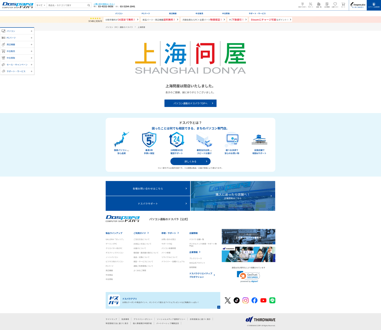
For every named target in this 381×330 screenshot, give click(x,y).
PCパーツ (11, 38)
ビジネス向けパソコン (115, 261)
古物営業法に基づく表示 (200, 319)
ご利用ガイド (139, 233)
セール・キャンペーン (17, 64)
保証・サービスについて (143, 261)
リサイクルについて (169, 257)
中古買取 (11, 58)
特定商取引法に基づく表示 (117, 323)
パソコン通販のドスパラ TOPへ (190, 103)
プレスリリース (195, 258)
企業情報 (193, 252)
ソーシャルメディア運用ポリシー (171, 319)
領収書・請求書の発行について (146, 252)
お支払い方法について (142, 243)
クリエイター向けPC (114, 248)
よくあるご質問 (139, 270)
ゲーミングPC (111, 243)
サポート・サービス (16, 71)
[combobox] (69, 5)
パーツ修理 (165, 252)
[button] (248, 277)
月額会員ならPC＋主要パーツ (202, 19)
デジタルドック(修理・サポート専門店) (203, 244)
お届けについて (139, 248)
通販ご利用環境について (143, 266)
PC (236, 19)
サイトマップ (111, 319)
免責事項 (125, 319)
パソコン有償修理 (168, 248)
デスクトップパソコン (115, 252)
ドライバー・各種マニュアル (173, 261)
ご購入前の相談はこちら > (104, 4)
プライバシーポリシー (142, 319)
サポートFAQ (166, 243)
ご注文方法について (141, 239)
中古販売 (11, 51)
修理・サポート (168, 233)
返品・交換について (141, 257)
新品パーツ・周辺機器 (159, 19)
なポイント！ (270, 19)
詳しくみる (190, 161)
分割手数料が (120, 19)
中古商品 (109, 275)
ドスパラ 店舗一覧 (196, 239)
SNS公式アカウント (197, 262)
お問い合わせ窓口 (168, 239)
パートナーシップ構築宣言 (167, 323)
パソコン (11, 31)
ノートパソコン (112, 257)
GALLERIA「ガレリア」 (115, 239)
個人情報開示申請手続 (142, 323)
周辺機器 (11, 44)
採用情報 (192, 267)
